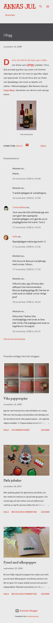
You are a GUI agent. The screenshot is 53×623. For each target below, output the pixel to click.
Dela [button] (43, 146)
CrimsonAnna (19, 207)
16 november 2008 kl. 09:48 (26, 178)
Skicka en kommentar (14, 338)
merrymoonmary (33, 616)
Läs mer (45, 430)
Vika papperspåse (16, 398)
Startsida (10, 15)
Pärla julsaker (12, 480)
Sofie (15, 236)
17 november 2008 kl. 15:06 (26, 246)
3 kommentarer (20, 430)
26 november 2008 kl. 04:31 (26, 331)
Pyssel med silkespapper (20, 562)
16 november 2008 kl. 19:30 (26, 197)
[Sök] (40, 5)
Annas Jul (20, 6)
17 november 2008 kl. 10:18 (26, 227)
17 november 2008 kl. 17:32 (26, 269)
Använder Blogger (28, 610)
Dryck (19, 146)
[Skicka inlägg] (27, 146)
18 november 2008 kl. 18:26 (26, 301)
